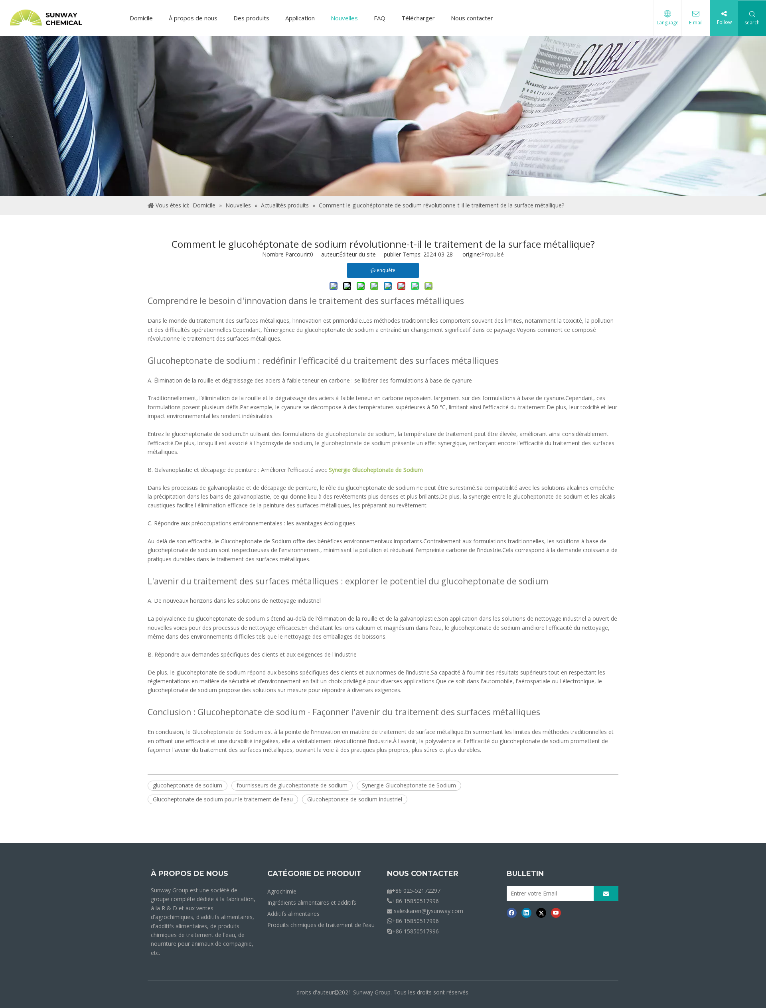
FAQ (379, 18)
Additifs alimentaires (293, 913)
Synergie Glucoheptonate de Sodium (409, 785)
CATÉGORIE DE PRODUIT (314, 873)
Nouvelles (344, 18)
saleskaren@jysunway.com (428, 911)
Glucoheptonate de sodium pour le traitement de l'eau (223, 799)
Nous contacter (472, 18)
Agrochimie (281, 891)
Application (300, 18)
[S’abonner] (606, 893)
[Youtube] (556, 912)
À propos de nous (193, 18)
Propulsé (492, 254)
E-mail (696, 22)
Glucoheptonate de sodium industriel (354, 799)
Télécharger (418, 18)
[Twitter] (541, 912)
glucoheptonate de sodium (187, 785)
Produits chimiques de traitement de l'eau (321, 925)
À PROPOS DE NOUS (189, 873)
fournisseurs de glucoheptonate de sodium (292, 785)
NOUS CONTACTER (422, 873)
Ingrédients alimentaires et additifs (311, 902)
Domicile (141, 18)
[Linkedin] (526, 912)
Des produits (251, 18)
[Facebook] (512, 912)
